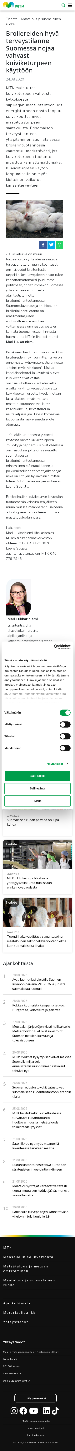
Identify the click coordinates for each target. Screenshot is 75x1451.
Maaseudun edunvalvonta (28, 1257)
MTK (7, 1247)
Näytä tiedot (55, 763)
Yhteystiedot (15, 1322)
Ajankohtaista (17, 1303)
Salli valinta (37, 788)
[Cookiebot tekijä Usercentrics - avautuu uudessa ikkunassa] (54, 646)
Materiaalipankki (20, 1312)
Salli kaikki (37, 775)
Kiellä (37, 800)
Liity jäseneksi (36, 1398)
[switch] (65, 724)
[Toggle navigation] (68, 5)
